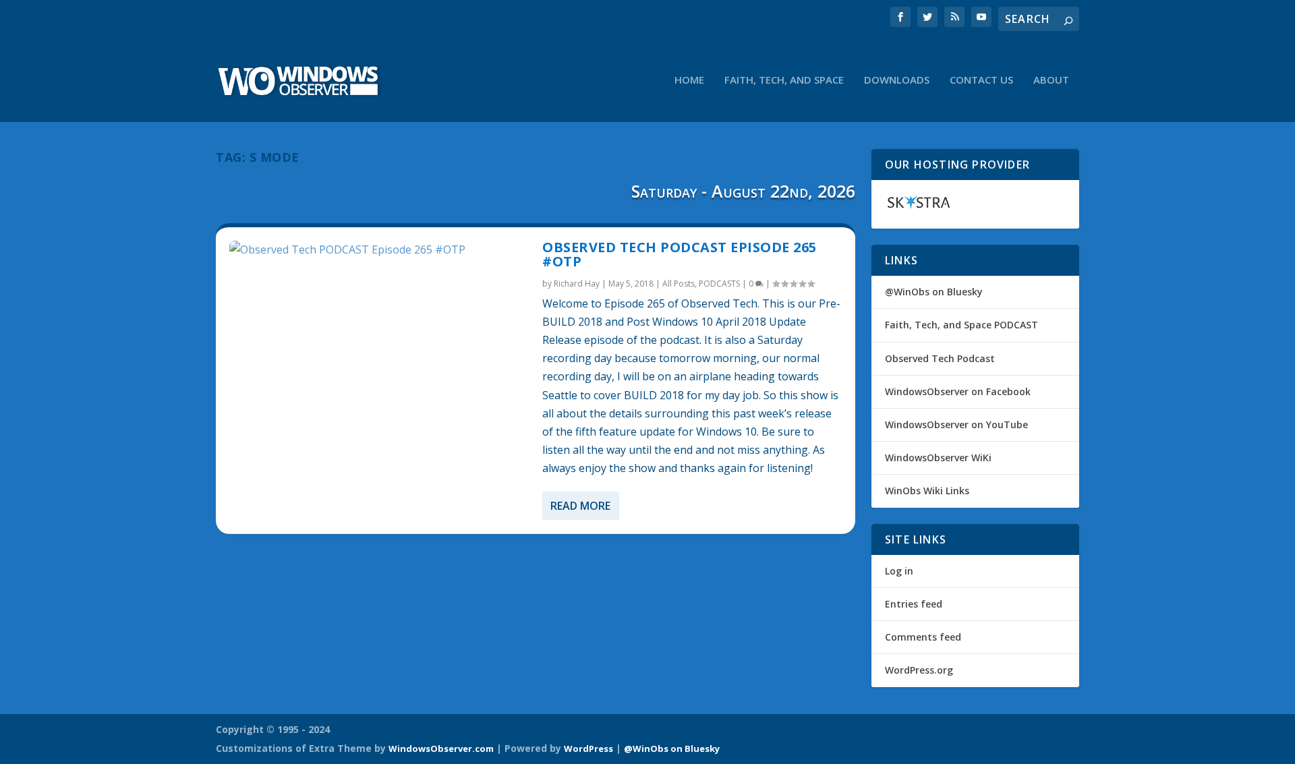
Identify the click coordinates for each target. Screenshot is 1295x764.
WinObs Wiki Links (927, 490)
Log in (899, 570)
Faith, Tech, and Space (784, 80)
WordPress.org (919, 670)
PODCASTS (719, 283)
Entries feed (913, 603)
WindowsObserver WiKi (938, 457)
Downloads (896, 80)
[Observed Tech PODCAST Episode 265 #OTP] (379, 250)
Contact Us (981, 80)
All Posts (678, 283)
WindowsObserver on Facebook (958, 391)
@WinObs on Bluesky (934, 291)
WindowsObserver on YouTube (956, 424)
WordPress (588, 748)
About (1051, 80)
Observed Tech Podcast (940, 358)
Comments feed (923, 636)
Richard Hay (577, 283)
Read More (580, 505)
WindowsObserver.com (441, 748)
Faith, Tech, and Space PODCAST (961, 324)
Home (689, 80)
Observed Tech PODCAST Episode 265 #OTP (679, 254)
